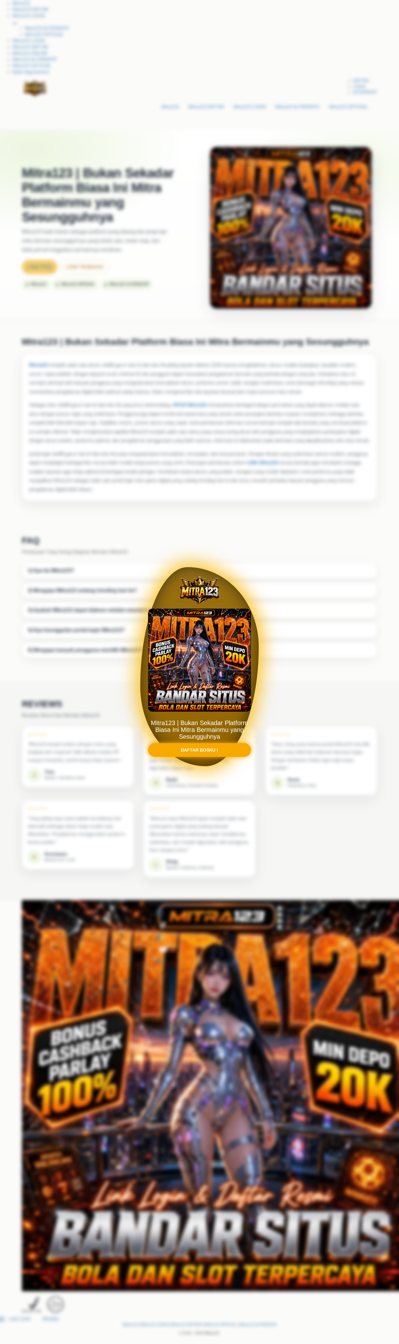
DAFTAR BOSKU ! (199, 755)
